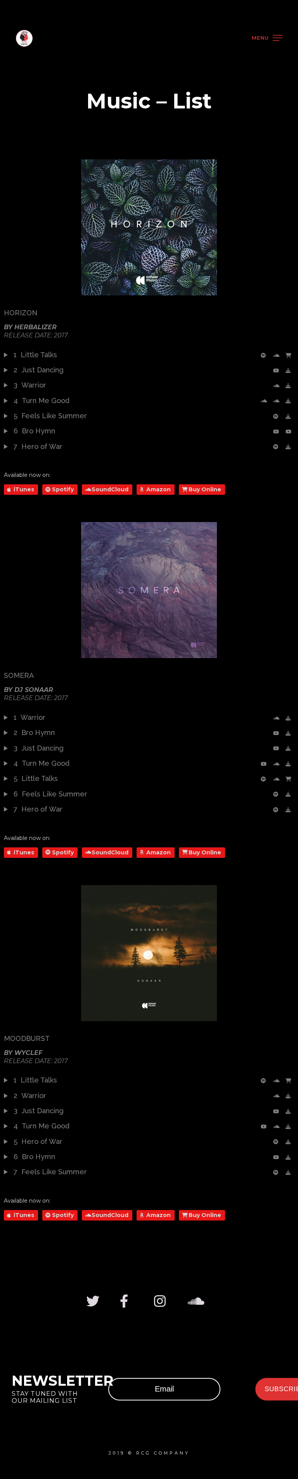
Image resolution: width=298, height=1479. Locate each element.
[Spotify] (265, 355)
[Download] (290, 370)
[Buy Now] (290, 355)
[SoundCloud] (277, 355)
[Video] (265, 400)
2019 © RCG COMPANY (149, 1453)
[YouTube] (277, 370)
